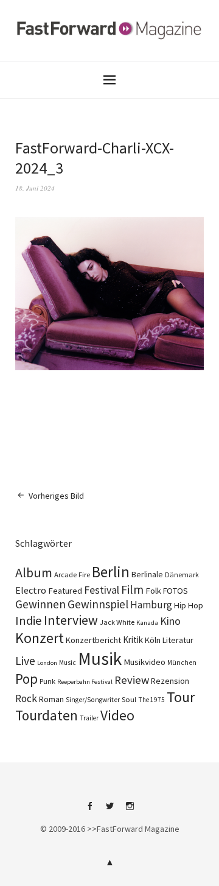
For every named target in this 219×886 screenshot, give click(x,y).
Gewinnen (40, 604)
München (181, 662)
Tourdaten (46, 715)
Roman (51, 699)
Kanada (147, 622)
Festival (101, 590)
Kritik (133, 639)
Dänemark (182, 574)
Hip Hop (188, 605)
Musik (100, 658)
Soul (129, 699)
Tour (181, 696)
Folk (153, 590)
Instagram (129, 810)
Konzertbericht (93, 640)
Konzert (39, 637)
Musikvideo (144, 661)
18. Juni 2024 (35, 187)
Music (67, 662)
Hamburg (151, 604)
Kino (170, 621)
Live (25, 660)
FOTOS (175, 590)
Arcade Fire (72, 574)
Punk (47, 681)
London (47, 663)
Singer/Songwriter (93, 699)
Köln (153, 640)
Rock (26, 698)
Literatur (177, 640)
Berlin (111, 572)
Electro (30, 590)
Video (117, 715)
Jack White (117, 622)
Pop (26, 678)
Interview (71, 619)
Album (33, 572)
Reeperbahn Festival (85, 682)
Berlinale (147, 574)
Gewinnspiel (98, 604)
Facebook (89, 810)
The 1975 (151, 699)
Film (132, 589)
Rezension (170, 680)
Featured (65, 590)
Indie (28, 620)
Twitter (109, 810)
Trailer (89, 718)
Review (131, 680)
